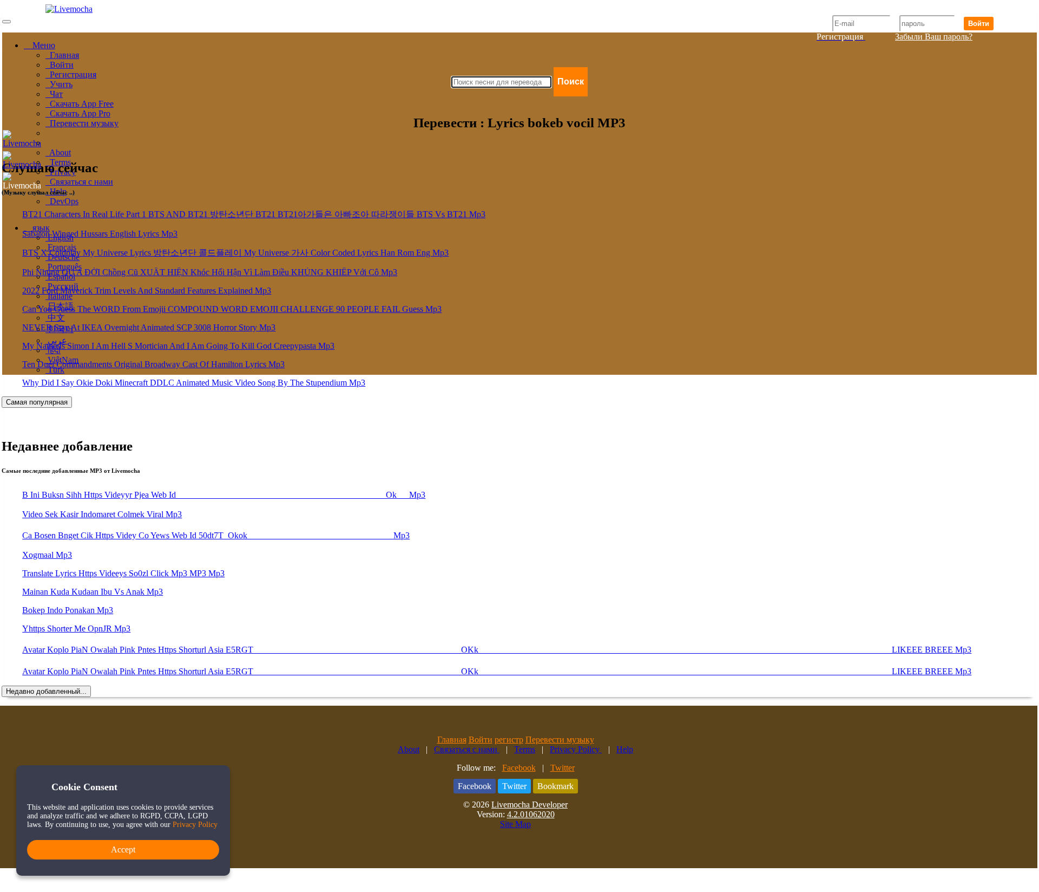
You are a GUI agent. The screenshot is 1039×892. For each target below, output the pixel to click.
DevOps (61, 201)
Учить (59, 84)
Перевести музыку (82, 123)
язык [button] (40, 227)
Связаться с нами (79, 181)
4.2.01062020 (531, 814)
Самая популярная (37, 402)
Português (63, 266)
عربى (56, 340)
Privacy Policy (576, 749)
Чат (54, 94)
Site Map (515, 824)
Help (624, 749)
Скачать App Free (79, 103)
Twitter (562, 767)
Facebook (519, 767)
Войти (978, 23)
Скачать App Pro (77, 113)
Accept (123, 849)
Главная (62, 55)
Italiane (59, 296)
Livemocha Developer (529, 804)
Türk (54, 369)
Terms (524, 749)
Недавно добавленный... (46, 691)
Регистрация (70, 74)
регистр (509, 739)
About (58, 152)
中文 (55, 317)
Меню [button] (42, 45)
